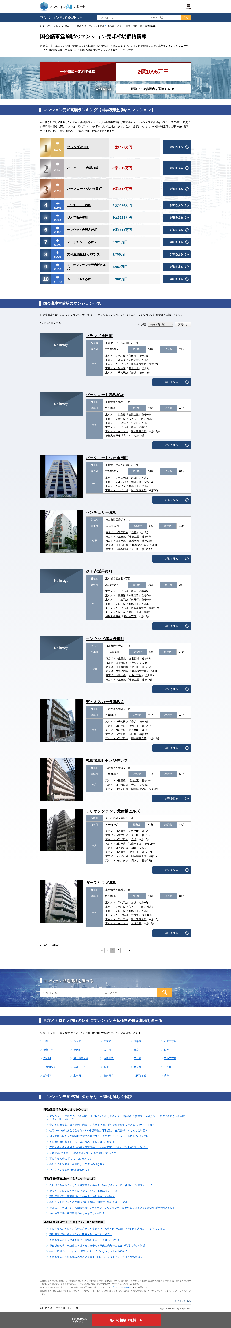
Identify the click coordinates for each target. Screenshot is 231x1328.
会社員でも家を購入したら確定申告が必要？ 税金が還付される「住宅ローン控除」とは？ (101, 1185)
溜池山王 (134, 368)
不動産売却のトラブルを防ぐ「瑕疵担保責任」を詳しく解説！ (85, 1240)
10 (46, 279)
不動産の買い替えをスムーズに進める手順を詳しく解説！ (82, 1141)
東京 (136, 1049)
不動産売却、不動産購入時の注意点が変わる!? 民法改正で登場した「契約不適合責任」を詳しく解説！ (108, 1228)
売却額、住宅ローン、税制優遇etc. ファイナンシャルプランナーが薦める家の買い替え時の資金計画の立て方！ (112, 1207)
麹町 (133, 848)
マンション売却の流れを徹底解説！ (70, 1170)
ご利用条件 (45, 1308)
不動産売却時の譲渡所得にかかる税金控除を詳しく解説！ (82, 1196)
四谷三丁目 (170, 1058)
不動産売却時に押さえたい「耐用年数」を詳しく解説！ (81, 1234)
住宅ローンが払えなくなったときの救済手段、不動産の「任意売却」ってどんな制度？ (99, 1130)
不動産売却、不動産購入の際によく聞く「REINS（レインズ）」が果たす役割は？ (96, 1257)
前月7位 (57, 257)
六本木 (127, 435)
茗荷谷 (107, 1041)
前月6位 (57, 232)
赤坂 (133, 372)
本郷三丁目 (170, 1041)
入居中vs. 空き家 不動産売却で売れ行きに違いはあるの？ (83, 1153)
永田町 (132, 355)
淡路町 (77, 1049)
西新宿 (137, 1067)
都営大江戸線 (112, 435)
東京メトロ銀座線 (115, 360)
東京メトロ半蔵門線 (116, 477)
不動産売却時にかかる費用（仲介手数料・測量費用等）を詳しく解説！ (90, 1202)
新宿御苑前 (49, 1067)
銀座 (166, 1049)
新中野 (47, 1075)
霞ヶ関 (47, 1058)
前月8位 (57, 244)
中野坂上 (169, 1067)
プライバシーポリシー (121, 1287)
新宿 (106, 1067)
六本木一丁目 (136, 419)
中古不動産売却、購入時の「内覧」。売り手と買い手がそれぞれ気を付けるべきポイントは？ (102, 1124)
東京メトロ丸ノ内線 (116, 431)
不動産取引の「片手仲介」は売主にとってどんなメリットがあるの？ (88, 1251)
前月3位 (57, 191)
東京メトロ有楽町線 (116, 835)
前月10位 (58, 281)
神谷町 (135, 423)
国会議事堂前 (138, 364)
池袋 (45, 1041)
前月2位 (57, 170)
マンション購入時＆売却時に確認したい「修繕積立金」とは (83, 1191)
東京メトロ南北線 (115, 355)
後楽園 (137, 1041)
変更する (183, 324)
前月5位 (57, 220)
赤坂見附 (134, 360)
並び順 (142, 324)
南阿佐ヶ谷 (140, 1075)
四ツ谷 (135, 860)
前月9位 (57, 269)
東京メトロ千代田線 (116, 364)
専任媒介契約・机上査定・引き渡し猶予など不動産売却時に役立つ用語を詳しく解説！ (99, 1245)
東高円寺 (78, 1075)
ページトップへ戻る (182, 1301)
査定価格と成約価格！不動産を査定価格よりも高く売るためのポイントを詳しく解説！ (99, 1147)
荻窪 (166, 1075)
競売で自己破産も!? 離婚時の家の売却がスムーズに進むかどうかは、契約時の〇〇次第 (99, 1136)
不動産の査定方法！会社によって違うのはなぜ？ (77, 1164)
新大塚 (77, 1041)
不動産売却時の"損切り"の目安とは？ (71, 1158)
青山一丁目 (135, 612)
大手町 (107, 1049)
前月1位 (57, 149)
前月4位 (57, 208)
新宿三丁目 (79, 1067)
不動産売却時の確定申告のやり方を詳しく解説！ (77, 1213)
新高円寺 (109, 1075)
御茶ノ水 (48, 1049)
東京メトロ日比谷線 (116, 423)
